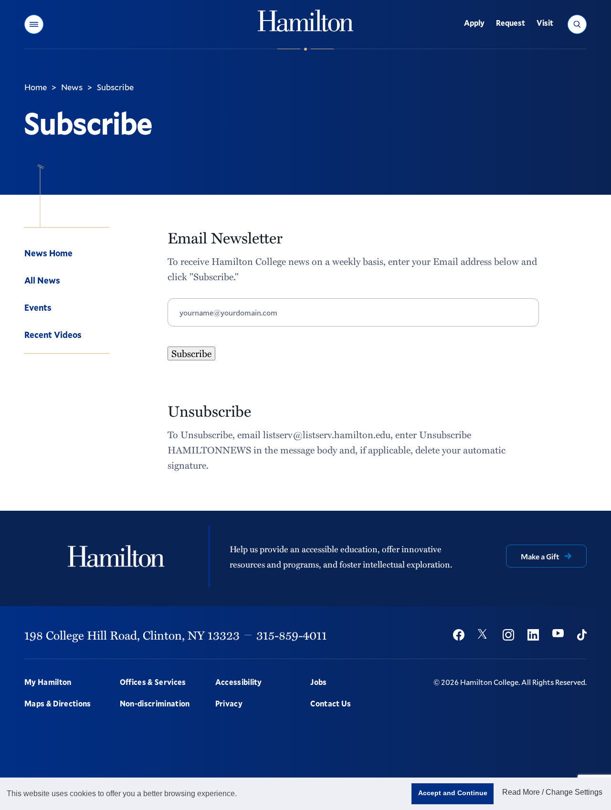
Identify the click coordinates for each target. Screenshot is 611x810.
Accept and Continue (452, 793)
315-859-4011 (291, 635)
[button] (34, 24)
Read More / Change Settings (552, 792)
